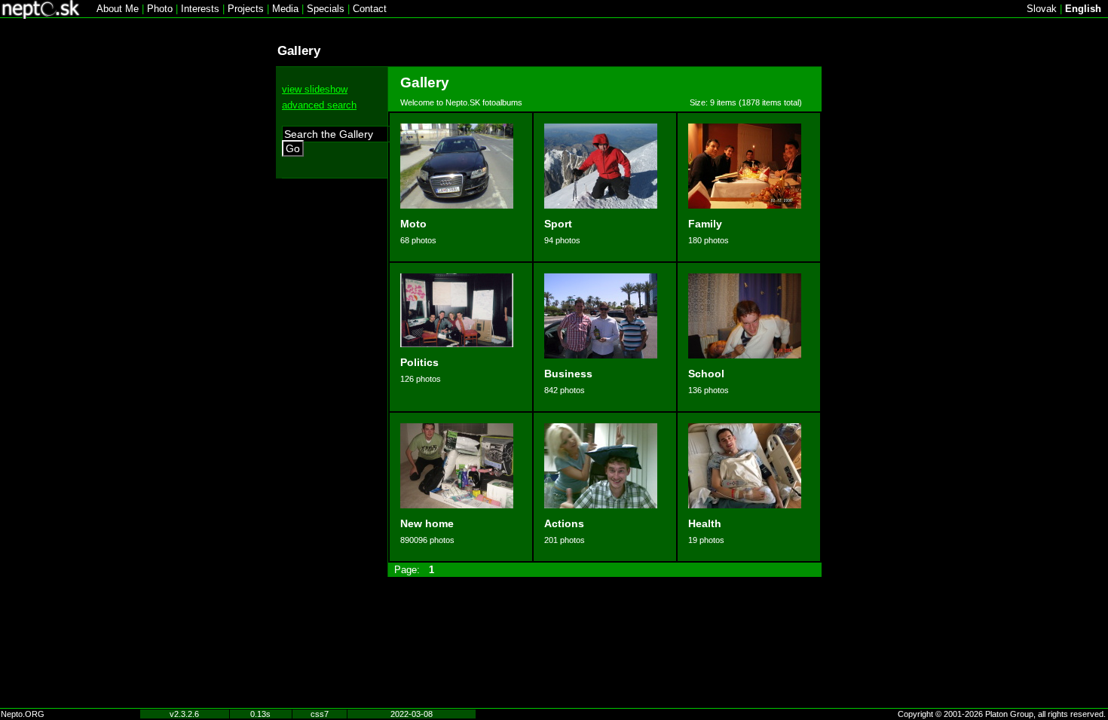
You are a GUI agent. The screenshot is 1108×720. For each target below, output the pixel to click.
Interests (200, 8)
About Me (117, 8)
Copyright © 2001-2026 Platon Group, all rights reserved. (1002, 713)
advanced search (319, 105)
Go (293, 148)
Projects (246, 8)
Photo (160, 8)
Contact (370, 8)
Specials (325, 8)
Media (285, 8)
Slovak (1042, 8)
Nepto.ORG (22, 713)
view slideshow (314, 89)
